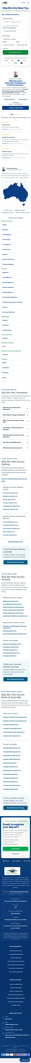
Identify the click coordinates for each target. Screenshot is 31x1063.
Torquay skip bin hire (9, 656)
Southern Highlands (8, 264)
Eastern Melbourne (7, 292)
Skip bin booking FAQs (16, 987)
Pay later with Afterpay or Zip (16, 968)
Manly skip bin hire (9, 532)
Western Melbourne (8, 282)
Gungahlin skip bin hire (10, 789)
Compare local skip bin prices (16, 954)
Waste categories (16, 860)
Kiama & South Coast (8, 259)
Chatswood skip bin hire (10, 525)
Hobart (4, 362)
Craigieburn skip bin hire (11, 647)
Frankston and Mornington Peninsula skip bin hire (15, 627)
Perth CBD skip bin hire (10, 774)
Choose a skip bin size (16, 957)
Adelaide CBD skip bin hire (11, 748)
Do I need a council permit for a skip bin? (13, 428)
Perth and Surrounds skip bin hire (14, 732)
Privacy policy (22, 1049)
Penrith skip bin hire (9, 499)
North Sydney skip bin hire (11, 528)
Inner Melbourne (7, 277)
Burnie (4, 377)
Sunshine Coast (6, 330)
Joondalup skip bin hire (10, 778)
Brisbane (4, 320)
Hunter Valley (6, 239)
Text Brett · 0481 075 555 (16, 108)
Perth (4, 346)
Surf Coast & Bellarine (8, 312)
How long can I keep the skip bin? (14, 415)
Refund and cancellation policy (12, 1049)
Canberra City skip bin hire (11, 785)
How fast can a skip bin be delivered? (12, 408)
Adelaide (4, 338)
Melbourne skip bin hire (10, 601)
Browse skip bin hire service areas (16, 964)
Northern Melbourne (8, 287)
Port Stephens (6, 244)
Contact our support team (16, 991)
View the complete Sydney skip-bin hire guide (14, 480)
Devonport (5, 372)
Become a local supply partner (16, 994)
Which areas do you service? (12, 448)
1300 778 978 (8, 1019)
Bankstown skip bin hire (10, 509)
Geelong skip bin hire (10, 631)
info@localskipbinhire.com (11, 1024)
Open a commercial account (16, 971)
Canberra (5, 354)
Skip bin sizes (6, 860)
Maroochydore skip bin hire (12, 770)
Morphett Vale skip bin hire (12, 752)
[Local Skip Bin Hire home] (6, 3)
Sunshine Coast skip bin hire (12, 728)
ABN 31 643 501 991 (15, 913)
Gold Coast (5, 325)
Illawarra (4, 254)
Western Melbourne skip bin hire (13, 607)
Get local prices (15, 848)
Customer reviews (16, 1005)
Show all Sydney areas (15, 541)
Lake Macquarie (6, 234)
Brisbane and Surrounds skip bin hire (15, 721)
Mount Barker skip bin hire (11, 755)
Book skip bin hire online (16, 950)
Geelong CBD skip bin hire (11, 653)
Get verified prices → (15, 52)
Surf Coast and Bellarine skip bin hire (15, 634)
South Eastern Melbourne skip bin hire (15, 616)
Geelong (4, 307)
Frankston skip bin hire (10, 650)
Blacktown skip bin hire (10, 496)
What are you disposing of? (9, 27)
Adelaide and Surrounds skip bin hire (15, 717)
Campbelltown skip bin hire (11, 506)
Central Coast (6, 249)
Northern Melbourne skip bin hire (13, 610)
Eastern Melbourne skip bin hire (13, 613)
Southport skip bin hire (10, 767)
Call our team (15, 853)
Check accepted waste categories (16, 961)
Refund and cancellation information (16, 998)
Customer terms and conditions (11, 1050)
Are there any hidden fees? (12, 442)
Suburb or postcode (8, 18)
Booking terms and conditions (16, 1001)
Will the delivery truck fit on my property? (13, 436)
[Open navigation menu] (28, 2)
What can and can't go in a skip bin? (13, 421)
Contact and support (22, 1050)
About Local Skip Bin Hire (16, 984)
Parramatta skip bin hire (10, 493)
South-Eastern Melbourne (9, 297)
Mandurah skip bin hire (10, 782)
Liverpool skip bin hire (10, 503)
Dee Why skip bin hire (10, 535)
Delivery (5, 41)
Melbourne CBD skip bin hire (12, 644)
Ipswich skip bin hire (10, 763)
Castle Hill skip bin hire (10, 522)
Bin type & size (6, 35)
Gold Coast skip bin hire (10, 724)
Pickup (17, 41)
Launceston (5, 367)
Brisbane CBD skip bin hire (11, 759)
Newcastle (5, 229)
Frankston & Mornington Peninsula (12, 302)
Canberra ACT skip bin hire (12, 736)
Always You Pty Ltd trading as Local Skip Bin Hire (15, 1045)
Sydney (4, 224)
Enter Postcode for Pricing (15, 562)
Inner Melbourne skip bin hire (12, 604)
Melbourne (5, 272)
